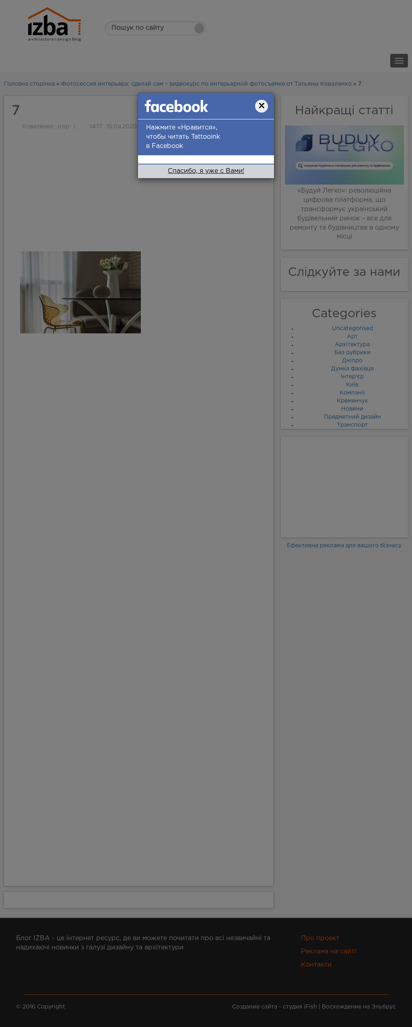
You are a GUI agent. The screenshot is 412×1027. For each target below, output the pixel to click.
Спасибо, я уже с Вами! (206, 171)
